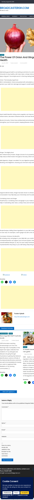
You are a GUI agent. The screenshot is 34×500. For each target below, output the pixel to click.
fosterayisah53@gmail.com (12, 473)
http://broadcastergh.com (22, 317)
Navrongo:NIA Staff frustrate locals (10, 337)
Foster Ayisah (14, 63)
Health (2, 55)
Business (14, 16)
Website (4, 436)
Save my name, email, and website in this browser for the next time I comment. (6, 451)
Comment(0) (23, 63)
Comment (5, 407)
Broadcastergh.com (14, 8)
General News (5, 16)
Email (4, 430)
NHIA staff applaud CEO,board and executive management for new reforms (10, 392)
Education (23, 16)
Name (4, 423)
